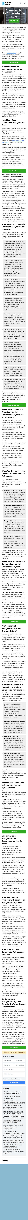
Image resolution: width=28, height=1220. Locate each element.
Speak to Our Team (14, 405)
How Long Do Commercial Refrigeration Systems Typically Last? (14, 1132)
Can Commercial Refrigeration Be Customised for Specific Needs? (13, 1137)
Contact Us (14, 831)
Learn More (14, 621)
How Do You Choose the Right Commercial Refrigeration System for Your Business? (13, 1107)
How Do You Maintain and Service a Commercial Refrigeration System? (13, 1117)
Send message (14, 1082)
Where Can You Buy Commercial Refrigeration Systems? (12, 1146)
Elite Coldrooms (11, 53)
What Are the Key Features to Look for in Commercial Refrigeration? (13, 1112)
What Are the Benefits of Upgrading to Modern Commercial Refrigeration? (13, 1127)
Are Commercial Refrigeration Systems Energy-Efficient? (12, 1121)
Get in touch (14, 21)
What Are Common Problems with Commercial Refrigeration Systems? (13, 1141)
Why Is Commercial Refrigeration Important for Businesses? (13, 1093)
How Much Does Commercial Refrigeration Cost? (11, 1097)
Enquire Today (14, 62)
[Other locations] (20, 3)
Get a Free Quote (14, 171)
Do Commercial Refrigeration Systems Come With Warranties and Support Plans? (13, 1151)
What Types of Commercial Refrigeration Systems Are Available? (14, 1101)
